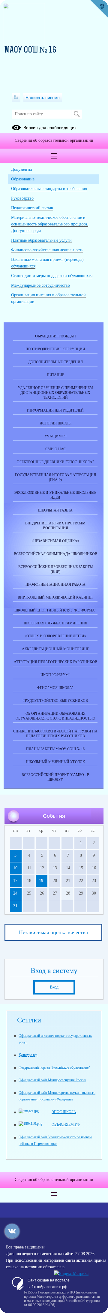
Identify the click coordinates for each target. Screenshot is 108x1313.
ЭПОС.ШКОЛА (64, 1112)
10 (15, 868)
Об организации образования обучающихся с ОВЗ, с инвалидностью (55, 715)
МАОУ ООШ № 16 (30, 50)
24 (15, 893)
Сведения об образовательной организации (54, 140)
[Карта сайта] (16, 97)
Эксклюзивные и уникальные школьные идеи (55, 495)
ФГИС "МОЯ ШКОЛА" (55, 688)
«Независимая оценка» (55, 541)
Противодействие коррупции (55, 349)
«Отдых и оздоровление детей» (55, 636)
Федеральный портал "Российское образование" (54, 1067)
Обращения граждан (55, 336)
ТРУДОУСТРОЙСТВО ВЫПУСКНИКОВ (55, 701)
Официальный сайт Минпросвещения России (52, 1080)
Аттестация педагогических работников (55, 662)
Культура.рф (28, 1055)
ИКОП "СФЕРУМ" (55, 675)
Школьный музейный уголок (55, 762)
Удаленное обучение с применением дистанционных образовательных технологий (55, 393)
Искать (76, 114)
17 (15, 880)
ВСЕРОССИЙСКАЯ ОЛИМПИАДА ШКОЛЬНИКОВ (55, 554)
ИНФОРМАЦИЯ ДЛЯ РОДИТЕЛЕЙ (55, 410)
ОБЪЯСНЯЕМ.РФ (66, 1124)
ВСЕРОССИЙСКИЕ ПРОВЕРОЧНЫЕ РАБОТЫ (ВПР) (55, 569)
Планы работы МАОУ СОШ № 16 (55, 749)
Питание (55, 375)
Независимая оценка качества (53, 932)
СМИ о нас (55, 449)
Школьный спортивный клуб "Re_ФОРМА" (55, 610)
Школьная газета (55, 510)
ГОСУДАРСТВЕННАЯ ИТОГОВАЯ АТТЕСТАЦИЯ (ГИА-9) (55, 477)
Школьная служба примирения (55, 623)
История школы (55, 423)
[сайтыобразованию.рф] (99, 9)
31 (15, 906)
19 (41, 880)
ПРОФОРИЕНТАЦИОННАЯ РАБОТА (56, 584)
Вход (54, 987)
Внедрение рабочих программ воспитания (55, 525)
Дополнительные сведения (55, 362)
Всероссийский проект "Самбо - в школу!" (55, 777)
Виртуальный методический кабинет (55, 597)
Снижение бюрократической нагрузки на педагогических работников (55, 733)
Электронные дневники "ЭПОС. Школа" (55, 462)
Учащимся (55, 436)
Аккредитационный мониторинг (55, 649)
